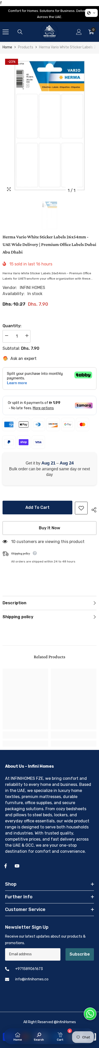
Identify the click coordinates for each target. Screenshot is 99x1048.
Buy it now (49, 528)
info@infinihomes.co (31, 979)
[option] (49, 126)
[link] (25, 735)
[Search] (20, 32)
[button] (91, 13)
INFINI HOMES (32, 287)
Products (25, 47)
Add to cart (37, 507)
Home (7, 47)
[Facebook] (5, 866)
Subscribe (80, 954)
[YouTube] (17, 866)
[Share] (92, 509)
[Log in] (79, 32)
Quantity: (12, 325)
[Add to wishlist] (81, 508)
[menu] (6, 32)
